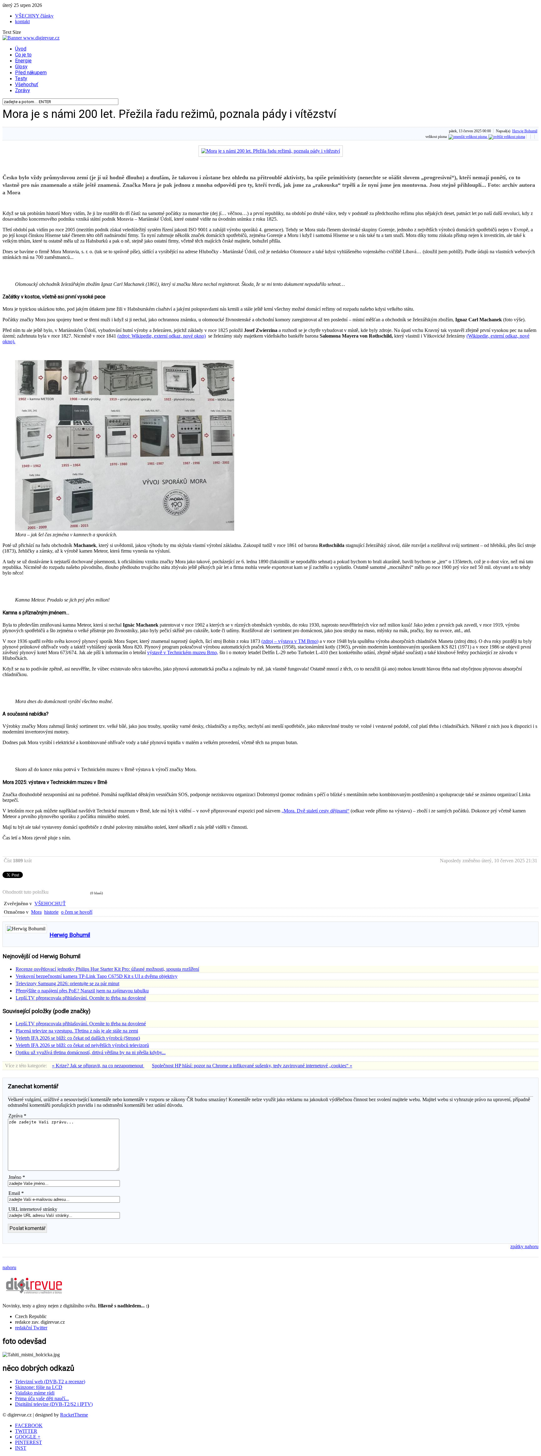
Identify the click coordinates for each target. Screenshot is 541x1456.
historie (51, 912)
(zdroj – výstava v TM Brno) (289, 641)
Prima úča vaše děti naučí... (42, 1398)
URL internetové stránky (32, 1209)
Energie (23, 61)
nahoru (9, 1267)
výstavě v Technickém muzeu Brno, (182, 652)
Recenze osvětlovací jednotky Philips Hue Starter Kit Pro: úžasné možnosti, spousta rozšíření (107, 969)
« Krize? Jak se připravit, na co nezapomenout (98, 1065)
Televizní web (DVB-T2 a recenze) (50, 1381)
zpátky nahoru (524, 1246)
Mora (36, 912)
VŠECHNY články (34, 15)
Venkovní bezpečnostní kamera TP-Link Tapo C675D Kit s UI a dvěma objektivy (97, 976)
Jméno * (16, 1177)
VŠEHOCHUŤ (50, 903)
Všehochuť (26, 84)
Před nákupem (31, 73)
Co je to (23, 55)
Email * (16, 1193)
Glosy (21, 67)
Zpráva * (17, 1115)
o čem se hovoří (76, 912)
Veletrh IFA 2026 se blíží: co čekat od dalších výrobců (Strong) (78, 1038)
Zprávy (22, 90)
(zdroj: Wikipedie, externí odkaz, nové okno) (161, 336)
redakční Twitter (31, 1327)
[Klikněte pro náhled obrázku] (270, 151)
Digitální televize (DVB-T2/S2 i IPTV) (54, 1404)
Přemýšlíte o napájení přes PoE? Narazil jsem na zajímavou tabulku (82, 990)
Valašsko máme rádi (34, 1393)
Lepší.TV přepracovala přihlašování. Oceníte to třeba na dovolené (81, 998)
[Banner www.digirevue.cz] (31, 37)
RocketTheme (74, 1414)
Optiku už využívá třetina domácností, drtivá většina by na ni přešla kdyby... (91, 1052)
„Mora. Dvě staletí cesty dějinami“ (315, 810)
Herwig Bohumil (524, 131)
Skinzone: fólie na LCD (38, 1387)
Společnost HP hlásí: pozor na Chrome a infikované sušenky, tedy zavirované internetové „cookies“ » (252, 1065)
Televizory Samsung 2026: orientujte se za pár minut (67, 983)
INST (20, 1448)
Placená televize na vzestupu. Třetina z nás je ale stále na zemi (77, 1030)
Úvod (20, 49)
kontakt (22, 21)
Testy (21, 78)
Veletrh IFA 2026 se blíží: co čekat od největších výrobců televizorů (82, 1045)
